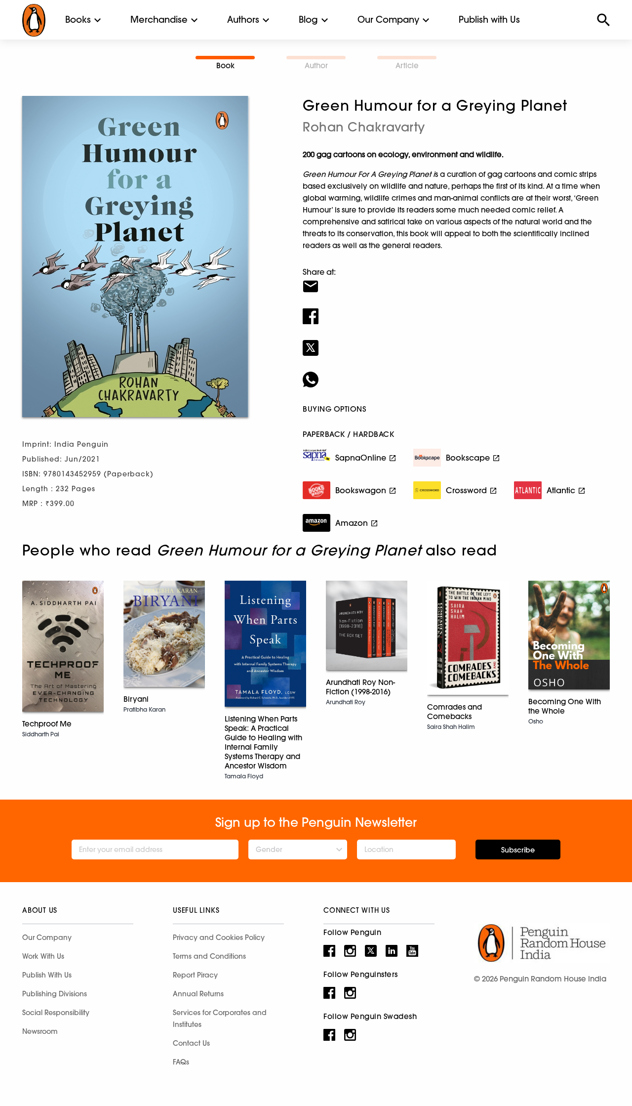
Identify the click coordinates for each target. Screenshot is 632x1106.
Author (316, 65)
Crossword (466, 490)
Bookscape (468, 458)
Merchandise (159, 19)
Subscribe (518, 850)
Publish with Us (489, 19)
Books (78, 19)
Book (225, 65)
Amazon (351, 523)
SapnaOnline (360, 458)
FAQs (181, 1062)
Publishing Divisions (54, 993)
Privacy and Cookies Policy (219, 937)
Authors (243, 19)
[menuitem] (78, 20)
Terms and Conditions (209, 956)
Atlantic (561, 490)
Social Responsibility (55, 1012)
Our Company (388, 19)
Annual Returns (198, 993)
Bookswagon (360, 490)
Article (407, 65)
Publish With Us (47, 975)
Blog (308, 19)
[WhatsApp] (456, 373)
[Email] (456, 280)
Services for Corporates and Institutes (220, 1018)
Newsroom (40, 1031)
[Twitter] (456, 341)
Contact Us (191, 1043)
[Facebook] (456, 310)
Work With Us (43, 956)
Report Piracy (195, 975)
